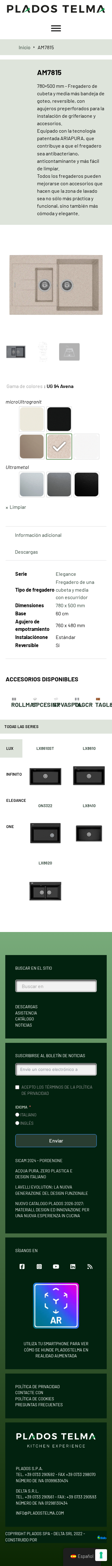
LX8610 (89, 748)
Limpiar (18, 507)
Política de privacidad (37, 1386)
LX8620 (45, 862)
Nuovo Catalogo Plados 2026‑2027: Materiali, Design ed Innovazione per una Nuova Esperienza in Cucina (52, 1209)
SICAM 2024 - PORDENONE (39, 1160)
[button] (98, 243)
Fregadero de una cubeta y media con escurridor (75, 589)
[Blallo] (102, 1537)
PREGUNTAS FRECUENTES (39, 1404)
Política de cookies (34, 1398)
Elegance (66, 574)
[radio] (31, 419)
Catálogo (24, 1018)
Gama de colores (25, 386)
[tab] (11, 748)
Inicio (24, 47)
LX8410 (89, 805)
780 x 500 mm (70, 605)
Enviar (56, 1140)
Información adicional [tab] (38, 535)
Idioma (21, 1107)
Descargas (26, 1006)
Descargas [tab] (26, 552)
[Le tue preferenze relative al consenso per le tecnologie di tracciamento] (101, 1555)
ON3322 (45, 805)
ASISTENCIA (26, 1012)
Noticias (23, 1025)
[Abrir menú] (56, 28)
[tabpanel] (67, 826)
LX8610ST (45, 748)
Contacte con (29, 1392)
